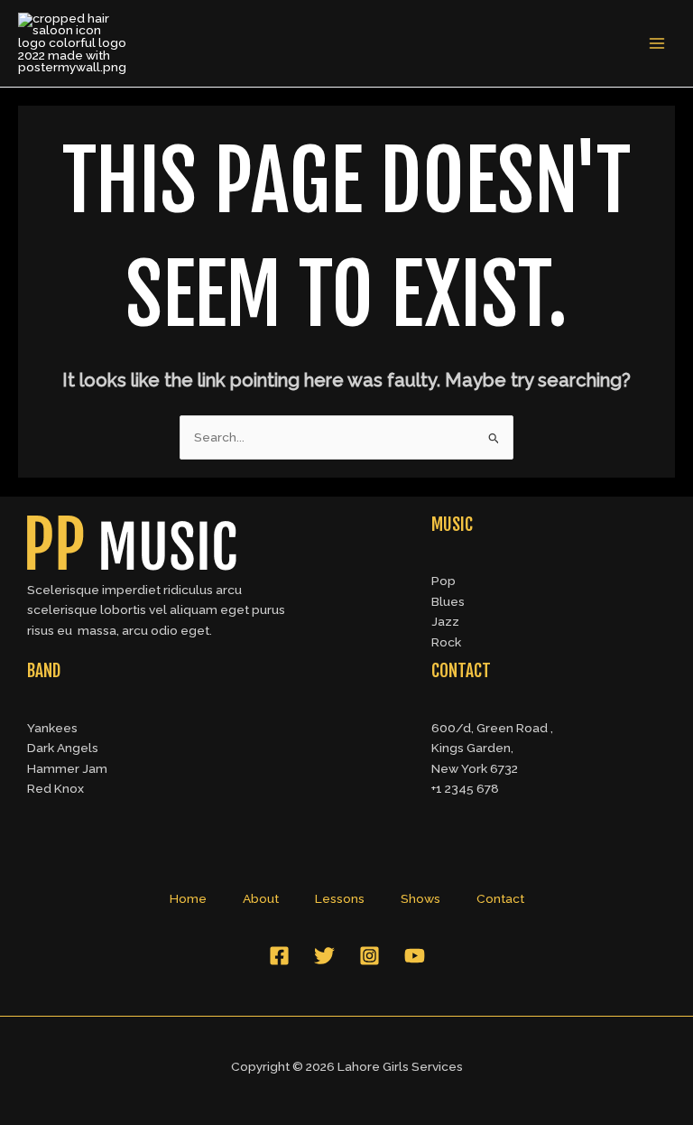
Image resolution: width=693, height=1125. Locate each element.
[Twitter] (324, 955)
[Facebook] (279, 955)
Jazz (445, 621)
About (261, 898)
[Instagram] (369, 955)
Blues (448, 601)
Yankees (52, 728)
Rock (446, 642)
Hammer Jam (67, 768)
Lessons (340, 898)
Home (188, 898)
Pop (443, 580)
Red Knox (55, 788)
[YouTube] (414, 955)
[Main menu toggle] (657, 43)
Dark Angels (62, 747)
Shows (420, 898)
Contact (500, 898)
